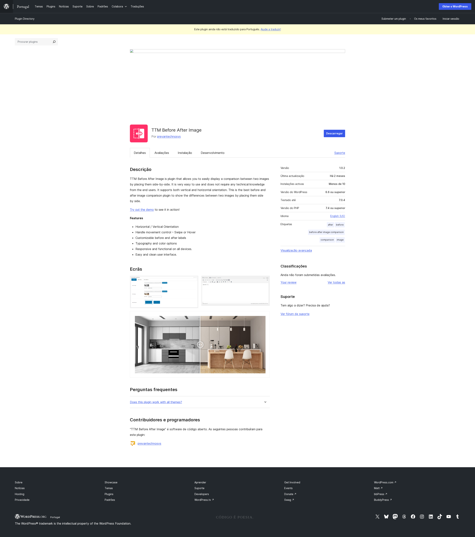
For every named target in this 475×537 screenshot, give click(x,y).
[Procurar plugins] (54, 41)
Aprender (200, 482)
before (340, 224)
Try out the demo (142, 209)
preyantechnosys (169, 136)
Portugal (55, 517)
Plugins (109, 494)
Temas (109, 488)
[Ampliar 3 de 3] (265, 316)
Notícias (20, 488)
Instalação (185, 153)
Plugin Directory (25, 18)
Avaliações (162, 153)
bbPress (380, 494)
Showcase (111, 482)
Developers (201, 494)
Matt (378, 488)
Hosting (19, 494)
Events (288, 488)
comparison (327, 239)
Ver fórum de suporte (295, 314)
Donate (290, 494)
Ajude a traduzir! (271, 29)
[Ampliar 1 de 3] (193, 281)
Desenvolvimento (213, 153)
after (330, 224)
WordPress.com (385, 482)
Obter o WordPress (455, 6)
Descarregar (334, 133)
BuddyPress (383, 499)
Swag (289, 499)
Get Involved (292, 482)
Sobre (18, 482)
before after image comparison (326, 232)
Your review (289, 282)
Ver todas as (336, 282)
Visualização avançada (296, 250)
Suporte (339, 153)
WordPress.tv (204, 499)
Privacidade (22, 499)
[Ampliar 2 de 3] (265, 281)
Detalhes (140, 153)
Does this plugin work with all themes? (156, 402)
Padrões (110, 499)
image (340, 239)
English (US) (337, 216)
